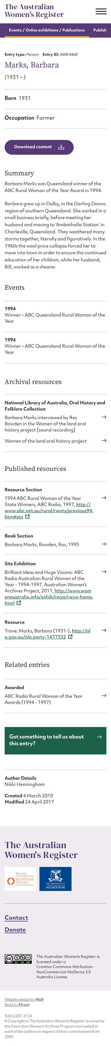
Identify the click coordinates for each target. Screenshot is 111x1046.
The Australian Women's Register (34, 10)
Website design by (24, 999)
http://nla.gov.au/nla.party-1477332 (47, 634)
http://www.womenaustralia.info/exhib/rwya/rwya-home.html (49, 597)
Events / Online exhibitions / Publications (47, 30)
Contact (16, 917)
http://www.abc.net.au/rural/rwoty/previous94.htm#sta (49, 510)
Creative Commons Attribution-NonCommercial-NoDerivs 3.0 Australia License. (65, 971)
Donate (15, 929)
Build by (17, 1004)
